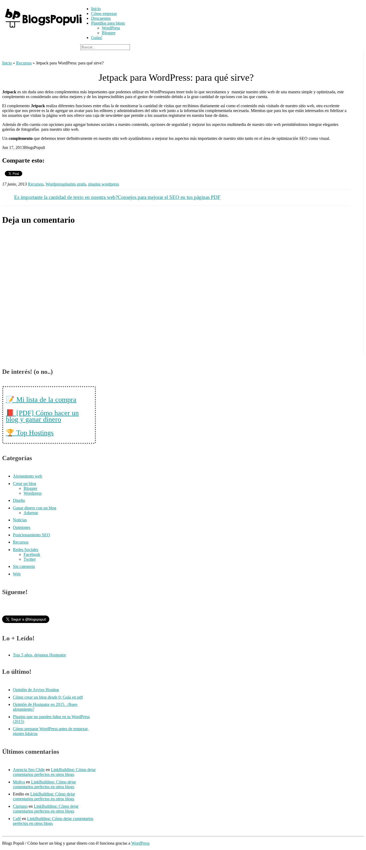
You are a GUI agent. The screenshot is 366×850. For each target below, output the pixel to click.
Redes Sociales (25, 549)
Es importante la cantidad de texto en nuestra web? (66, 197)
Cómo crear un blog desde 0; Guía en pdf (48, 697)
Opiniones (21, 527)
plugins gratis (75, 184)
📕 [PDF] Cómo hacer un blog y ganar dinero (42, 416)
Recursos (24, 63)
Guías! (96, 37)
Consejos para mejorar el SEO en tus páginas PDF (169, 197)
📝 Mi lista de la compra (41, 399)
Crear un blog (24, 483)
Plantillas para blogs (108, 23)
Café (17, 818)
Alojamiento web (27, 476)
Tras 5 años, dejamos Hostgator (39, 655)
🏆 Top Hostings (30, 433)
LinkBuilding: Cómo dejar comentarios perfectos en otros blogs (54, 772)
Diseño (19, 500)
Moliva (19, 782)
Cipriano (20, 806)
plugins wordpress (103, 184)
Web (17, 574)
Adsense (31, 512)
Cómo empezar (104, 13)
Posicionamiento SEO (31, 535)
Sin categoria (24, 566)
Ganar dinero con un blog (34, 508)
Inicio (96, 8)
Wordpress (55, 184)
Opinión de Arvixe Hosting (36, 689)
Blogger (108, 32)
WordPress (111, 28)
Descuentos (101, 18)
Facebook (32, 554)
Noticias (20, 520)
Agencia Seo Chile (29, 769)
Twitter (30, 559)
